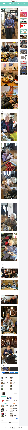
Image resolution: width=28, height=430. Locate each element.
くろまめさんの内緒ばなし (14, 427)
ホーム (3, 427)
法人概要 (21, 427)
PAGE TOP (26, 416)
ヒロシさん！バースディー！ (5, 377)
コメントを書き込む (9, 422)
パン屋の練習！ (13, 382)
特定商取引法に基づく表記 (14, 428)
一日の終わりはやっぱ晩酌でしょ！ (6, 382)
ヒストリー (6, 427)
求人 (19, 427)
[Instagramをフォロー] (10, 398)
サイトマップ (24, 427)
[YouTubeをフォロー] (11, 398)
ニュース (18, 427)
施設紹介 (8, 427)
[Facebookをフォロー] (8, 398)
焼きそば (13, 377)
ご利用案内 (10, 427)
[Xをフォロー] (7, 398)
